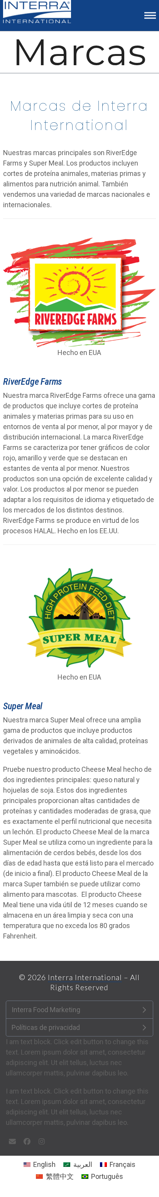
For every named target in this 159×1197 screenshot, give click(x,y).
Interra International (85, 977)
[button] (150, 15)
